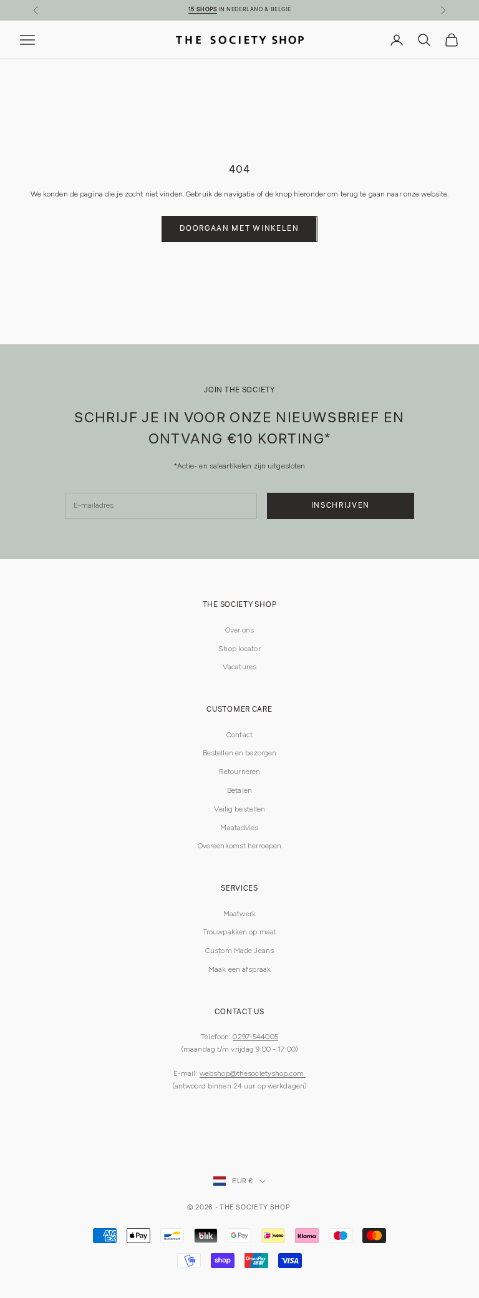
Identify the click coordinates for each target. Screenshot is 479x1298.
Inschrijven (340, 505)
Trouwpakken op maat (239, 931)
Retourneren (239, 771)
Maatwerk (239, 913)
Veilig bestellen (240, 809)
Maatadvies (239, 827)
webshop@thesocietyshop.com (253, 1073)
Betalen (239, 790)
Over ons (239, 630)
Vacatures (239, 666)
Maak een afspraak (239, 969)
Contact (239, 734)
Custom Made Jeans (239, 950)
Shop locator (239, 648)
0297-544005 (255, 1036)
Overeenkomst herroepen (240, 845)
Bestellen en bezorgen (240, 752)
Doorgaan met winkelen (239, 228)
